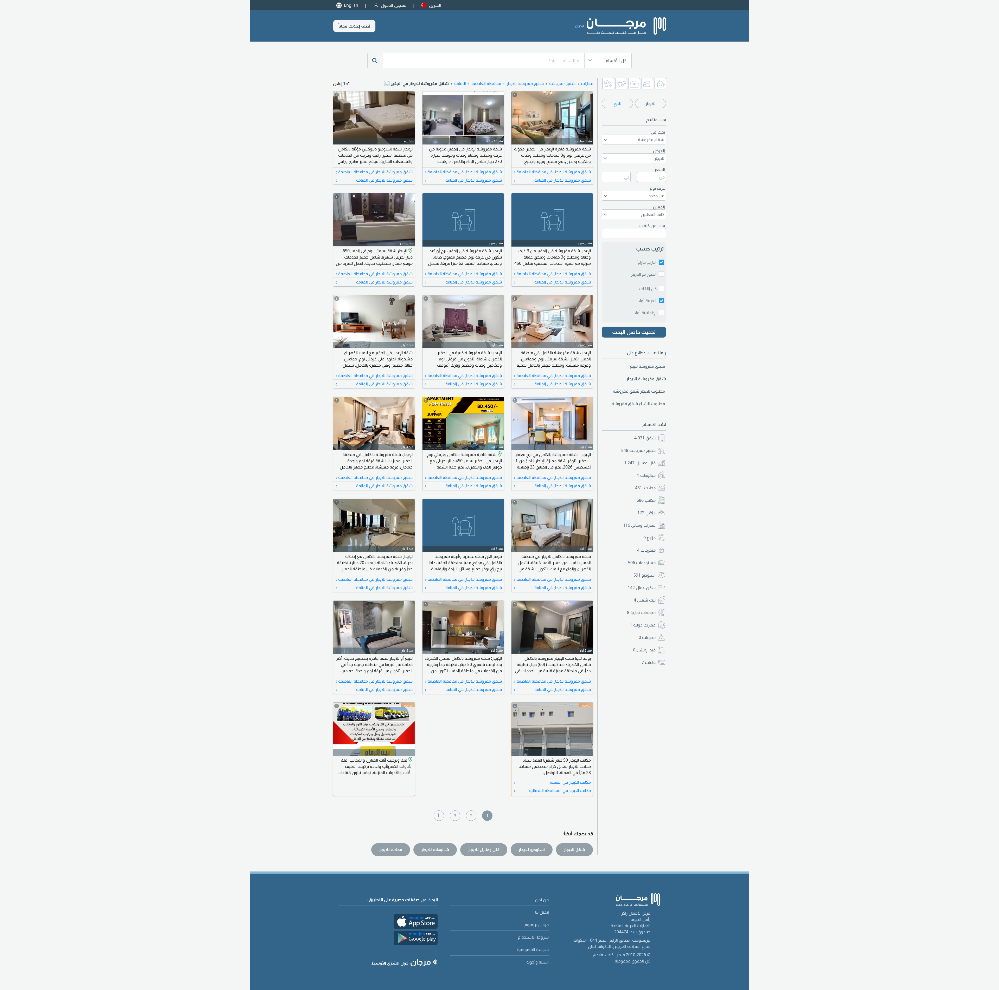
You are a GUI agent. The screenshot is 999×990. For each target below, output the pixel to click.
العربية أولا (647, 300)
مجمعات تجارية (641, 612)
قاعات (649, 662)
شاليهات (646, 475)
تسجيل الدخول (393, 5)
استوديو (644, 575)
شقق (645, 438)
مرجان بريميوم (536, 924)
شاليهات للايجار (435, 849)
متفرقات (646, 550)
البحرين (435, 5)
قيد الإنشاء (644, 650)
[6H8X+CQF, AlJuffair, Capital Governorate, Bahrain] (499, 454)
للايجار (650, 103)
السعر (659, 169)
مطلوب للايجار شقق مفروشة (639, 391)
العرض (659, 151)
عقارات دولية (643, 625)
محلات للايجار (390, 849)
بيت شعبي (645, 600)
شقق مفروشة (638, 450)
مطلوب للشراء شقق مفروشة (638, 403)
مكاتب (646, 500)
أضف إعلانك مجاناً (354, 26)
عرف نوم (657, 188)
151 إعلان (341, 83)
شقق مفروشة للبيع (647, 366)
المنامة (460, 83)
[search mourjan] (375, 60)
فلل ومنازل (640, 463)
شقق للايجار (574, 849)
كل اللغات (648, 288)
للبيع (617, 103)
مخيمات (647, 637)
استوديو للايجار (531, 849)
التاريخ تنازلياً (647, 262)
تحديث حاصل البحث (634, 331)
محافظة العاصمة (486, 83)
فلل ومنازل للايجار (483, 849)
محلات (645, 488)
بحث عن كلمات (652, 225)
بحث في (658, 132)
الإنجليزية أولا (645, 312)
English (351, 5)
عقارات (587, 83)
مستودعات (642, 562)
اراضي (646, 513)
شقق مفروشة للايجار (525, 83)
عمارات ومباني (639, 525)
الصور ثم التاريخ (644, 274)
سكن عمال (642, 587)
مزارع (649, 537)
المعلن (659, 207)
